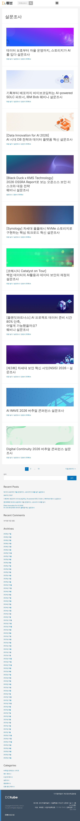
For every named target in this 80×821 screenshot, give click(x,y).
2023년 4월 (7, 646)
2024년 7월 (7, 598)
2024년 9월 (7, 591)
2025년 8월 (7, 562)
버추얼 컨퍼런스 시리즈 (11, 770)
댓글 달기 (9, 59)
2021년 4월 (7, 722)
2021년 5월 (7, 719)
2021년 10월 (8, 703)
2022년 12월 (8, 658)
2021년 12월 (8, 697)
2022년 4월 (7, 684)
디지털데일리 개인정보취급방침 (65, 794)
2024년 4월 (7, 607)
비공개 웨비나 (8, 777)
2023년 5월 (7, 642)
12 (38, 469)
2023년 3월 (7, 649)
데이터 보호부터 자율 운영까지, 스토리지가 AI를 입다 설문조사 (24, 492)
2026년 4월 (7, 543)
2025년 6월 (7, 569)
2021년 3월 (7, 726)
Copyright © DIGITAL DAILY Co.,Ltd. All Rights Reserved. (14, 807)
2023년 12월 (8, 620)
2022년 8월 (7, 671)
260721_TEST (8, 495)
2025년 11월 (8, 556)
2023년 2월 (7, 652)
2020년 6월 (7, 751)
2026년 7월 (7, 534)
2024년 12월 (8, 585)
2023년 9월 (7, 630)
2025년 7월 (7, 566)
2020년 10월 (8, 742)
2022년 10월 (8, 665)
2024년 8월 (7, 594)
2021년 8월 (7, 710)
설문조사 (17, 59)
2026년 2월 (7, 550)
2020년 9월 (7, 745)
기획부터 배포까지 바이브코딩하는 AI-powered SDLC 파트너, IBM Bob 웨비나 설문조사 (32, 499)
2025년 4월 (7, 575)
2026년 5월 (7, 540)
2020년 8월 (7, 748)
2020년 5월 (7, 754)
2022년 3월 (7, 687)
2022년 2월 (7, 690)
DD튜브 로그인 (9, 815)
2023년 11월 (8, 623)
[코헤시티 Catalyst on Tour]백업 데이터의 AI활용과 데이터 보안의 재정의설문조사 (38, 275)
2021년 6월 (7, 716)
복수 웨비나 (7, 774)
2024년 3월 (7, 611)
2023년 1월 (7, 655)
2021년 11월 (7, 700)
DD (11, 797)
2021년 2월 (7, 729)
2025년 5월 (7, 572)
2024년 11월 (8, 588)
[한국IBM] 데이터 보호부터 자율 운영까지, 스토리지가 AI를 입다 (24, 502)
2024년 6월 (7, 601)
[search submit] (31, 3)
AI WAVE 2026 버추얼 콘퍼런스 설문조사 (35, 410)
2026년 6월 (7, 537)
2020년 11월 (8, 738)
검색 (5, 474)
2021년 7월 (7, 713)
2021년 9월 (7, 707)
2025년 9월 (7, 559)
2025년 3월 (7, 578)
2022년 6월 (7, 678)
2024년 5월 (7, 604)
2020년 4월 (7, 758)
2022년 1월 (7, 694)
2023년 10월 (8, 626)
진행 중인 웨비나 (9, 786)
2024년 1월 (7, 617)
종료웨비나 (7, 783)
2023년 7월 (7, 636)
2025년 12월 (8, 553)
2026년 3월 (7, 546)
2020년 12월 (8, 735)
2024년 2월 (7, 614)
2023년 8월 (7, 633)
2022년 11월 (8, 662)
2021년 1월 (7, 732)
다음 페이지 (71, 469)
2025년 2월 (7, 582)
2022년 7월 (7, 674)
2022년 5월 (7, 681)
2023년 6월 (7, 639)
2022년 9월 (7, 668)
